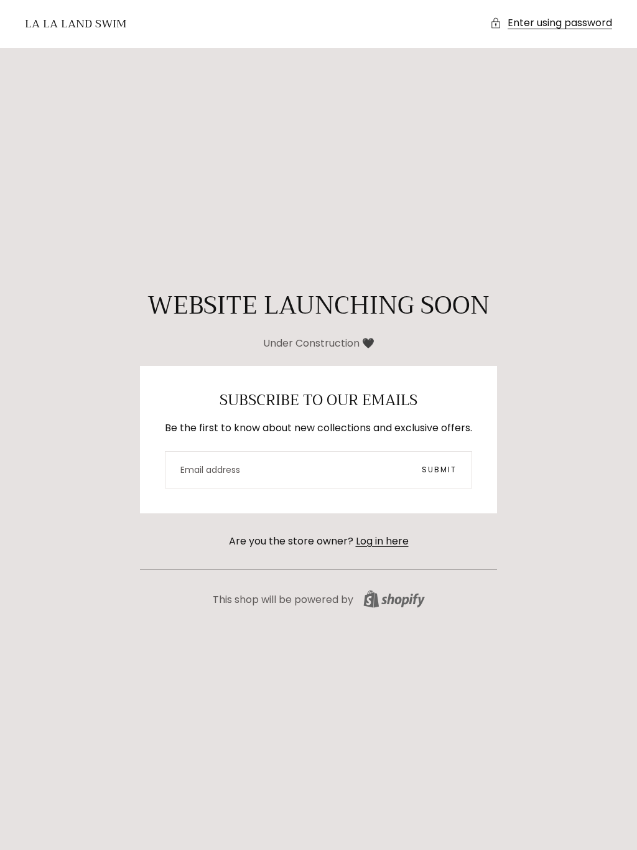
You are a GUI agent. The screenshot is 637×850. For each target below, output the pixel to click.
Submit (439, 469)
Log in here (382, 541)
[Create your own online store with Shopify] (394, 599)
